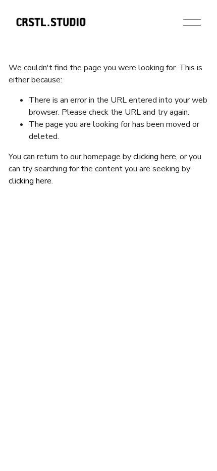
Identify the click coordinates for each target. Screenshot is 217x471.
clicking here (154, 156)
